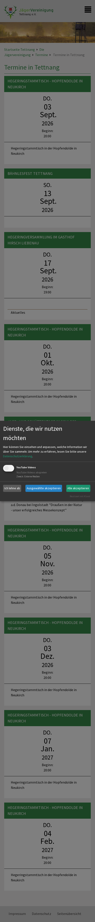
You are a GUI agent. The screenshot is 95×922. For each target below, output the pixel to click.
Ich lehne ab (12, 488)
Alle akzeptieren (78, 488)
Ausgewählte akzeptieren (44, 488)
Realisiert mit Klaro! (80, 496)
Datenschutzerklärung (17, 456)
